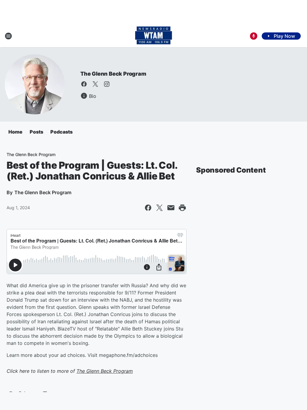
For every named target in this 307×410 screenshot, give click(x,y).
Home (15, 132)
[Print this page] (182, 207)
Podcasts (61, 132)
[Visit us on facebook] (84, 84)
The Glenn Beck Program (113, 74)
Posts (36, 132)
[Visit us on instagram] (106, 84)
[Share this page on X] (159, 207)
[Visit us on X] (95, 84)
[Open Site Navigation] (8, 36)
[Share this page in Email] (171, 207)
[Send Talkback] (253, 36)
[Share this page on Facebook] (148, 207)
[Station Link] (153, 36)
